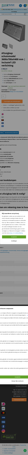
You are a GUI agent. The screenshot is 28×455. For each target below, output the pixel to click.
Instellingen (14, 241)
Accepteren (14, 237)
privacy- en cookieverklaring (16, 233)
